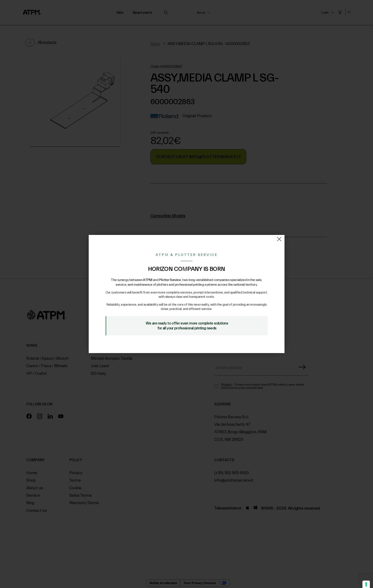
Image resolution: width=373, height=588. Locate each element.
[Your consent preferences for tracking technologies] (366, 584)
